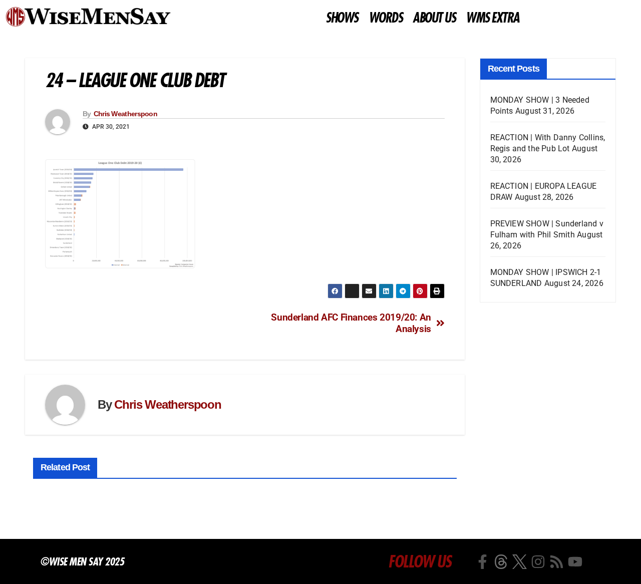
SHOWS (342, 18)
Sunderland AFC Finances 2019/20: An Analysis (351, 323)
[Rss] (556, 561)
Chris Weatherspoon (125, 114)
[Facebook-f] (482, 561)
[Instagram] (538, 561)
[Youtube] (575, 561)
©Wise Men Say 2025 (82, 561)
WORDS (386, 18)
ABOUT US (434, 18)
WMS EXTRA (492, 18)
